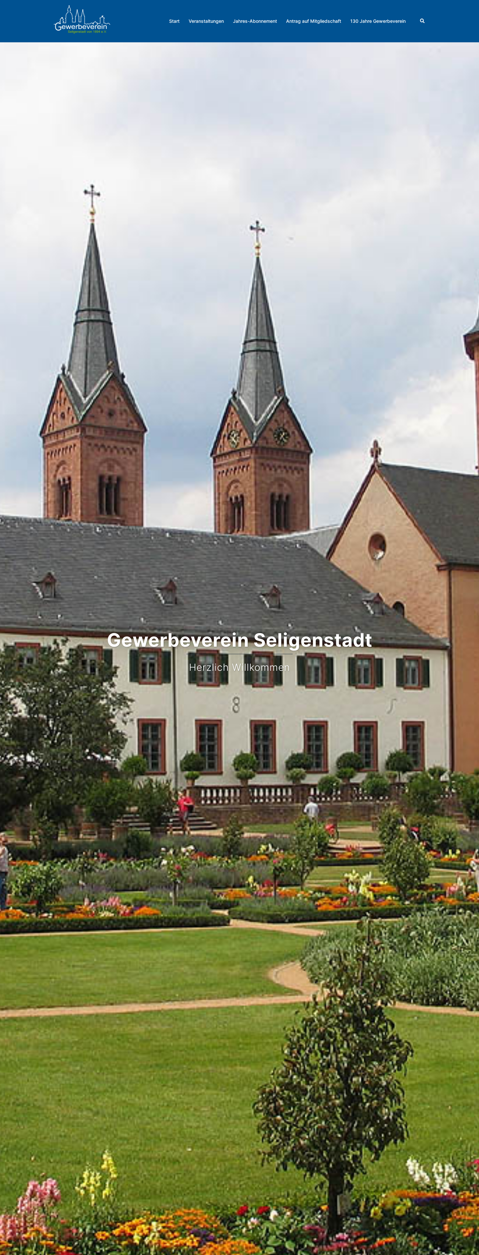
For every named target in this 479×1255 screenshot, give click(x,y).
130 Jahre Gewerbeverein (378, 21)
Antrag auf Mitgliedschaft (313, 21)
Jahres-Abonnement (255, 21)
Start (174, 21)
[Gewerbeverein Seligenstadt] (82, 20)
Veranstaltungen (206, 21)
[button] (422, 21)
